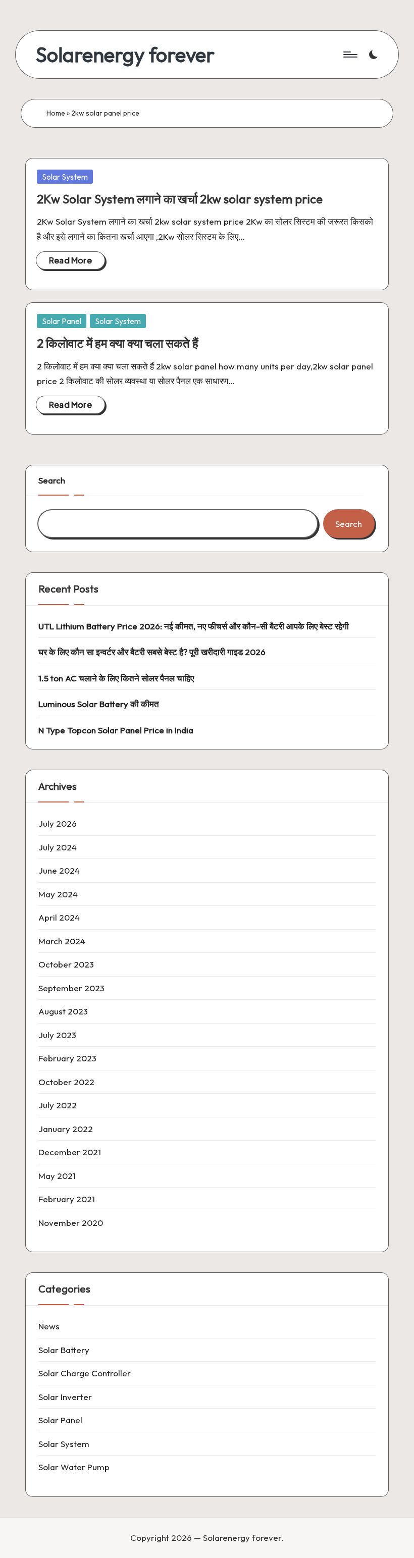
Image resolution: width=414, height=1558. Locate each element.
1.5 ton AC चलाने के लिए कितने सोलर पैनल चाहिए (116, 678)
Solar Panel (61, 321)
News (49, 1326)
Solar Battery (63, 1350)
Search (51, 480)
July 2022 (57, 1105)
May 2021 (57, 1175)
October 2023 (66, 964)
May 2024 (58, 894)
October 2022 (66, 1082)
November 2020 (70, 1222)
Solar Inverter (65, 1396)
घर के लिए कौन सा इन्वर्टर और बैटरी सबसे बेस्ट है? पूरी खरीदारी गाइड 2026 (152, 652)
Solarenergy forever (125, 54)
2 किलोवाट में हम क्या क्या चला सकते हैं (117, 343)
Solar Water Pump (74, 1467)
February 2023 (67, 1058)
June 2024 (59, 870)
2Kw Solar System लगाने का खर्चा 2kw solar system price (180, 198)
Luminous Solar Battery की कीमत (98, 704)
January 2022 (65, 1128)
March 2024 (61, 941)
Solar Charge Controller (84, 1373)
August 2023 (63, 1011)
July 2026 (57, 823)
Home (55, 113)
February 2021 (66, 1199)
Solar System (65, 177)
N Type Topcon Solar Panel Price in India (115, 730)
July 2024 (57, 847)
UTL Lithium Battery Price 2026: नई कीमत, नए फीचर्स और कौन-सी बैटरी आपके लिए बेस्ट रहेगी (193, 626)
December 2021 (69, 1152)
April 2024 (59, 917)
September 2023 (71, 988)
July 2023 (57, 1035)
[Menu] (349, 54)
